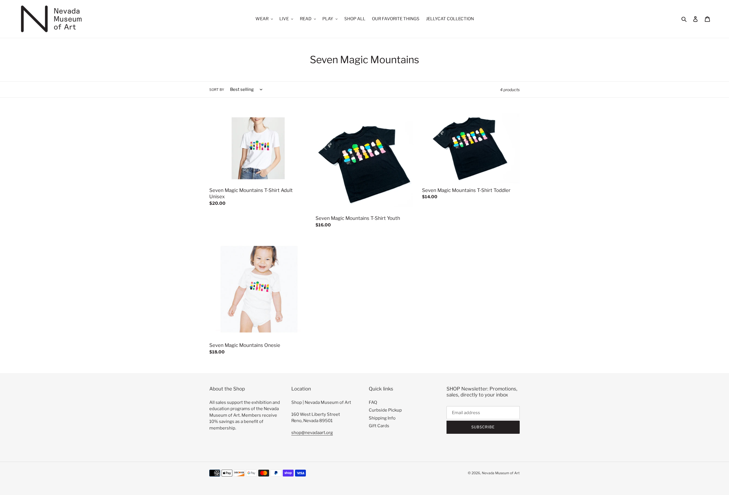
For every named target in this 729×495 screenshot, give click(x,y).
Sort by (216, 89)
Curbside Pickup (385, 410)
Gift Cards (379, 425)
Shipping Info (382, 418)
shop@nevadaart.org (312, 432)
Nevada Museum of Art (501, 473)
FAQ (373, 402)
